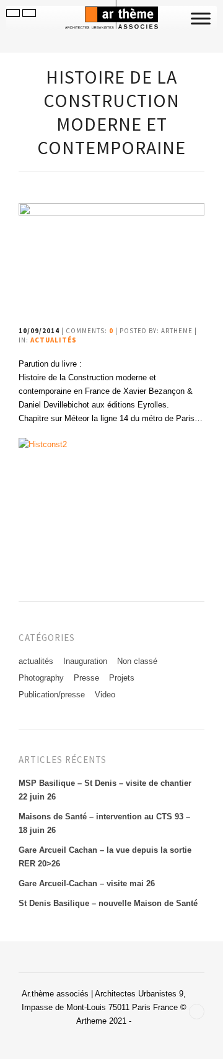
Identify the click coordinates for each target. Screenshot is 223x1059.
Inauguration (85, 661)
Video (105, 694)
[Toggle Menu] (201, 18)
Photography (41, 677)
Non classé (137, 661)
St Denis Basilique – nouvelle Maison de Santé (108, 903)
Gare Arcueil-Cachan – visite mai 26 (87, 883)
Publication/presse (52, 694)
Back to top (196, 1011)
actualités (53, 340)
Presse (86, 677)
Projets (121, 677)
